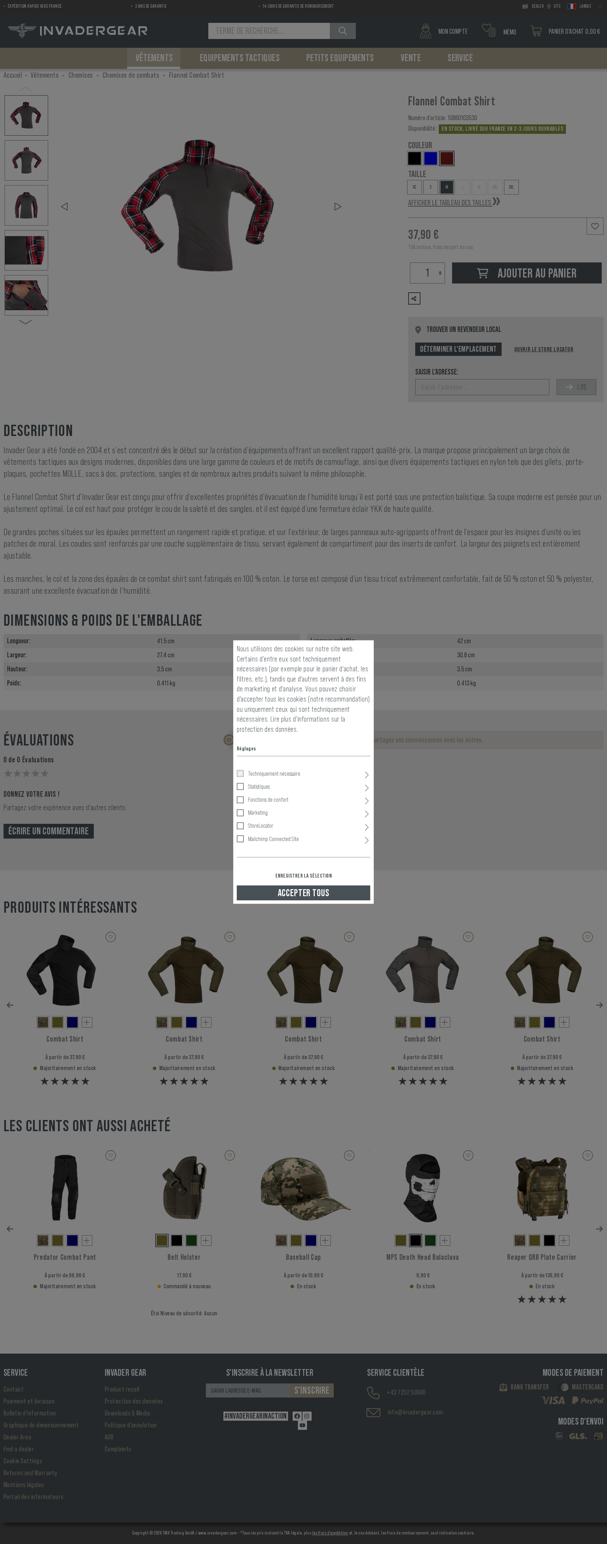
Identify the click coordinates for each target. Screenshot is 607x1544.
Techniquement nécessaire (274, 773)
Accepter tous (303, 893)
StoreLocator (260, 825)
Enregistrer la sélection (303, 875)
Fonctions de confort (268, 799)
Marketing (258, 812)
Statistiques (259, 786)
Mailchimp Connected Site (273, 838)
